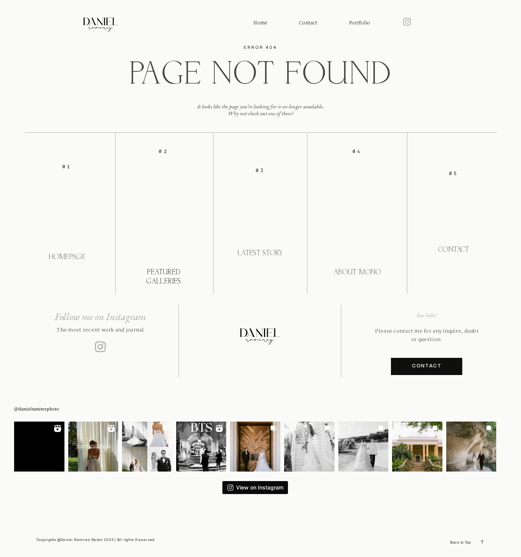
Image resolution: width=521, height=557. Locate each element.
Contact (308, 23)
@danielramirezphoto (36, 409)
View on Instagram (259, 487)
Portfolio (359, 23)
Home (260, 23)
